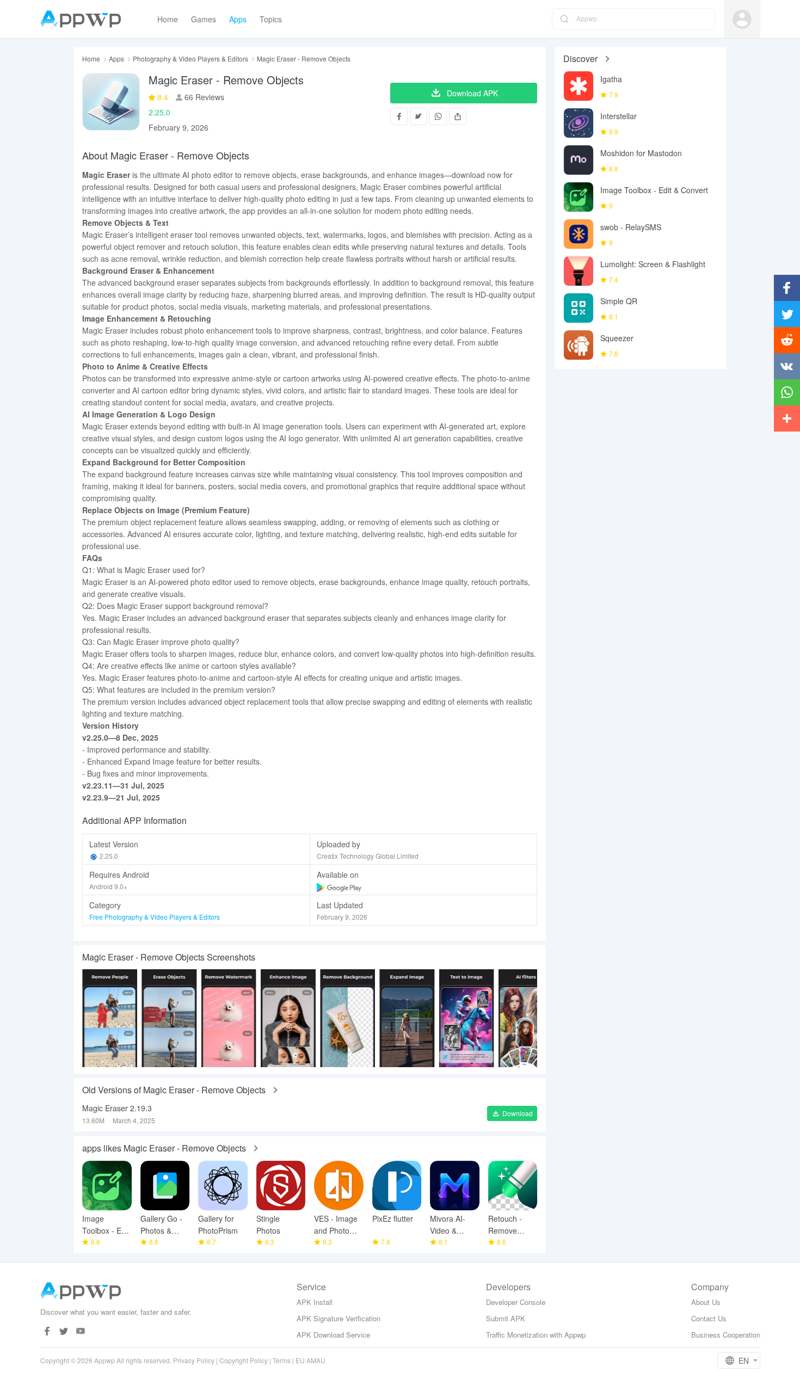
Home (91, 58)
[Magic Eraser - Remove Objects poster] (109, 1018)
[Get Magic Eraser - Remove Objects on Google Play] (339, 886)
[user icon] (742, 19)
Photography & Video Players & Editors (190, 58)
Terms (282, 1360)
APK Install (315, 1302)
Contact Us (709, 1318)
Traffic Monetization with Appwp (536, 1334)
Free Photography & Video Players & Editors (154, 916)
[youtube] (81, 1331)
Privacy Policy (193, 1360)
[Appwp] (83, 19)
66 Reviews (203, 96)
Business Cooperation (725, 1334)
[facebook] (47, 1331)
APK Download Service (333, 1334)
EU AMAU (310, 1360)
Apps (116, 58)
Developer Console (515, 1302)
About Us (706, 1302)
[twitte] (64, 1331)
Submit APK (505, 1318)
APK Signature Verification (338, 1318)
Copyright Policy (243, 1360)
